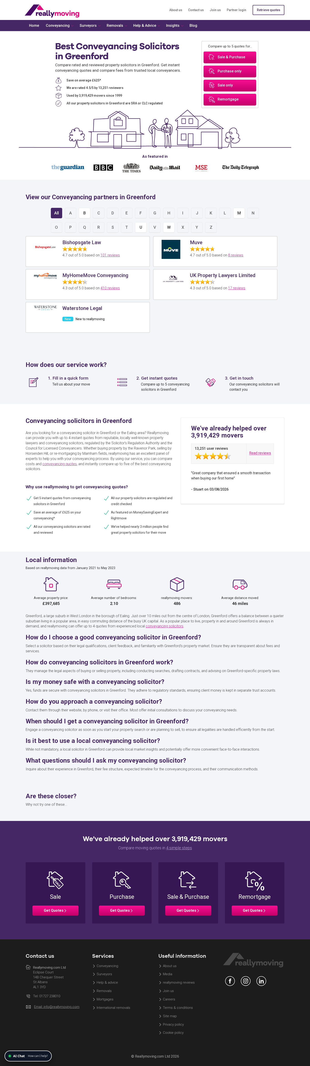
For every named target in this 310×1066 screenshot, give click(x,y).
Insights (173, 25)
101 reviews (110, 255)
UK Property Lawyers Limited (222, 275)
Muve (196, 242)
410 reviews (110, 288)
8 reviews (235, 255)
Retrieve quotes (268, 10)
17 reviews (236, 288)
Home (34, 25)
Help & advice (107, 983)
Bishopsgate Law (81, 242)
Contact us (196, 10)
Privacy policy (173, 1024)
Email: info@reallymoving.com (56, 1007)
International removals (113, 1008)
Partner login (236, 10)
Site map (170, 1016)
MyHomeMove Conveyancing (95, 275)
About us (175, 10)
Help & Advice (144, 25)
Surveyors (104, 974)
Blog (193, 25)
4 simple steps (179, 847)
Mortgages (105, 999)
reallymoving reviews (179, 983)
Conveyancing (107, 966)
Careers (169, 999)
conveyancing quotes (59, 464)
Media (167, 974)
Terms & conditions (178, 1008)
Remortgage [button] (228, 99)
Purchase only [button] (229, 71)
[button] (55, 893)
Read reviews (260, 453)
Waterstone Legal (82, 308)
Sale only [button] (225, 85)
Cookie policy (173, 1033)
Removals (104, 991)
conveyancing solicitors (164, 626)
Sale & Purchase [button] (231, 57)
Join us (215, 10)
